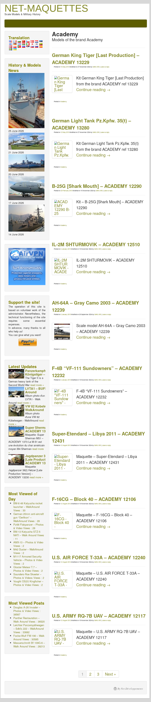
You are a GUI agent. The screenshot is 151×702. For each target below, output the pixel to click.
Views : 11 (28, 535)
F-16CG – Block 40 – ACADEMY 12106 (94, 499)
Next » (110, 674)
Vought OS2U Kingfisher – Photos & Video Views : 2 (28, 583)
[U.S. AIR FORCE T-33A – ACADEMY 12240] (62, 579)
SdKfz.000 (96, 67)
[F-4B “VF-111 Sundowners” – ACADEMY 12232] (62, 397)
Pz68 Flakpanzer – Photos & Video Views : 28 (28, 526)
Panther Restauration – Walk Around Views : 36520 (29, 619)
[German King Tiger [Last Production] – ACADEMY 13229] (62, 84)
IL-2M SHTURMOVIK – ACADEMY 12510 (96, 244)
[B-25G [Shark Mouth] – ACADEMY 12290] (62, 208)
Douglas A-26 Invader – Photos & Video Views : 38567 (27, 610)
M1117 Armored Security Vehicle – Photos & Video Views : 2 (27, 560)
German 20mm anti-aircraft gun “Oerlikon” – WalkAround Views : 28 (28, 517)
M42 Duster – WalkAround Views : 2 (28, 551)
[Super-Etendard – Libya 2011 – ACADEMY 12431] (62, 462)
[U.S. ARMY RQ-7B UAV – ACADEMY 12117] (62, 637)
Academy (63, 101)
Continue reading (93, 89)
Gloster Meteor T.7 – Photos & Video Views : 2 (28, 568)
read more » (37, 385)
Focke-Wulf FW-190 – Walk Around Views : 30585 (28, 637)
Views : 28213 (29, 644)
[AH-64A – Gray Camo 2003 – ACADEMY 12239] (62, 331)
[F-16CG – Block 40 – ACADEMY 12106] (62, 521)
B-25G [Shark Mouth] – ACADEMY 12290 (97, 186)
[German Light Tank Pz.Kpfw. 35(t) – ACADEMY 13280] (62, 149)
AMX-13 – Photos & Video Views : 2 (28, 544)
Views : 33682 (28, 628)
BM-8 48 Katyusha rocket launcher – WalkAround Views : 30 (27, 506)
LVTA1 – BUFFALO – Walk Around (44, 390)
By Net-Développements (130, 688)
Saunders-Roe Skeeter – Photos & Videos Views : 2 (28, 576)
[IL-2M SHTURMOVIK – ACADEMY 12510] (62, 266)
